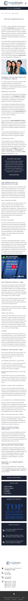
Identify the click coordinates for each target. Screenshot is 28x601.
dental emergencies (20, 111)
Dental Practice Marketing (8, 597)
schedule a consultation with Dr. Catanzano (15, 470)
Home (2, 13)
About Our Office (8, 486)
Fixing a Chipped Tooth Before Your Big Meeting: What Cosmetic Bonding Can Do (15, 536)
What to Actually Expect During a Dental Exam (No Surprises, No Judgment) (14, 541)
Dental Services (8, 13)
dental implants (18, 149)
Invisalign (14, 148)
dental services (22, 55)
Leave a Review (7, 493)
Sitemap (23, 597)
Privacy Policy (7, 599)
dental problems (11, 28)
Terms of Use (14, 599)
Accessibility (20, 599)
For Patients (7, 491)
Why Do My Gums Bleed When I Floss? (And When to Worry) (14, 530)
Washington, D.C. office (19, 96)
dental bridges (9, 149)
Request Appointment (14, 477)
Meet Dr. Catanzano (9, 488)
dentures (3, 149)
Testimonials (7, 490)
